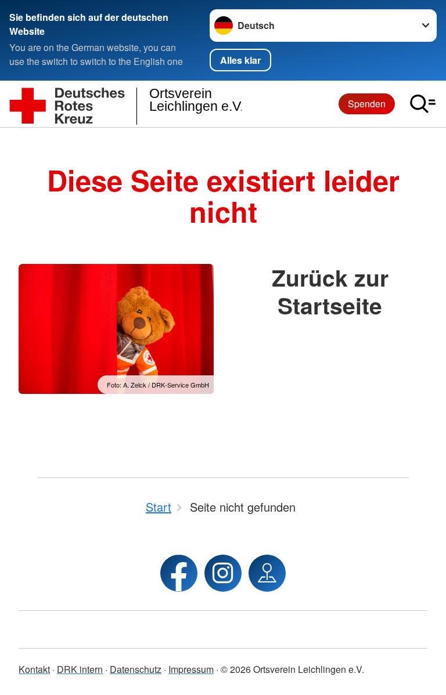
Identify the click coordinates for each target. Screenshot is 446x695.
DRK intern (80, 669)
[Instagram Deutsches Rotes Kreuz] (223, 573)
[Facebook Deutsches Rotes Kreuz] (178, 573)
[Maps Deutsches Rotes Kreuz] (267, 573)
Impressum (191, 669)
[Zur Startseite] (125, 104)
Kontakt (34, 669)
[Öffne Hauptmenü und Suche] (423, 104)
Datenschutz (135, 669)
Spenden (367, 103)
